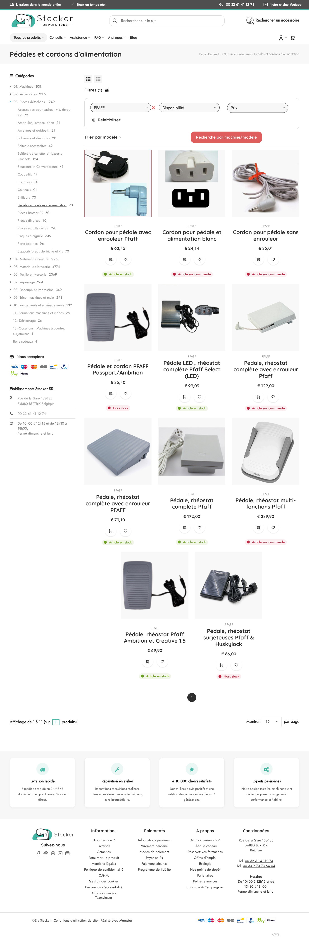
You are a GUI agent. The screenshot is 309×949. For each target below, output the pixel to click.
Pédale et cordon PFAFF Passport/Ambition (117, 369)
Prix (234, 108)
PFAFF (118, 226)
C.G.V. (104, 875)
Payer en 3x (154, 857)
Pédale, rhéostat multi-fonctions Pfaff (265, 503)
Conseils (56, 37)
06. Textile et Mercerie (30, 274)
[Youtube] (60, 853)
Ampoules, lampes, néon (36, 122)
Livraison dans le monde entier (38, 4)
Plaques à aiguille (30, 235)
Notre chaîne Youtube (286, 4)
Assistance (78, 37)
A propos (115, 37)
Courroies (25, 182)
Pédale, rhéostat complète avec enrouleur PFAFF (118, 503)
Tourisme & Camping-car (205, 887)
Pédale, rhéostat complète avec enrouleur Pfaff (265, 369)
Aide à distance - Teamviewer (103, 895)
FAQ (97, 37)
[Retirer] (153, 108)
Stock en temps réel (90, 4)
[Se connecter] (282, 37)
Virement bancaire (154, 845)
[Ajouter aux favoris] (125, 259)
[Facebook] (38, 853)
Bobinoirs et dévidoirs (34, 138)
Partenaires (205, 875)
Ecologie (205, 863)
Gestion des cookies (104, 881)
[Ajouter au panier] (110, 259)
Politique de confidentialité (103, 869)
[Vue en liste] (98, 79)
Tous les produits (27, 37)
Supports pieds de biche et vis (40, 251)
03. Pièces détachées (236, 54)
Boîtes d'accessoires (32, 145)
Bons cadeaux (23, 341)
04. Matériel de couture (31, 259)
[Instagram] (52, 853)
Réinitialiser (109, 120)
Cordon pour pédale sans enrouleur (266, 235)
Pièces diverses (29, 220)
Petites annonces (205, 881)
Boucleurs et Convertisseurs (37, 166)
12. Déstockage (24, 320)
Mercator (125, 920)
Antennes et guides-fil (33, 130)
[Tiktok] (45, 853)
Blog (133, 37)
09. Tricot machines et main (34, 297)
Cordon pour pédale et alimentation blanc (191, 235)
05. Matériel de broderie (32, 266)
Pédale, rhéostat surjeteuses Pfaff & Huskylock (228, 637)
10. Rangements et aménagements (39, 305)
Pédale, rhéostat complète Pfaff (192, 503)
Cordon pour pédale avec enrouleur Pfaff (118, 235)
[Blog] (67, 853)
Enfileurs (24, 197)
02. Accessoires (25, 94)
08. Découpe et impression (34, 289)
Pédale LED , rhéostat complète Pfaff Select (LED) (191, 369)
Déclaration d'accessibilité (103, 887)
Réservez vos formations (205, 851)
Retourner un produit (103, 857)
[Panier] (293, 38)
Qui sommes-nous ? (205, 840)
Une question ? (104, 840)
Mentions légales (104, 863)
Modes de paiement (154, 851)
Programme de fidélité (154, 869)
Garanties (104, 851)
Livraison (103, 845)
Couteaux (24, 189)
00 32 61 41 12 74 (239, 4)
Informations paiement (154, 840)
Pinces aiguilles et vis (33, 228)
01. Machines (23, 86)
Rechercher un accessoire (277, 20)
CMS (275, 934)
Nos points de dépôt (205, 869)
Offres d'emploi (205, 857)
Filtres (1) (93, 90)
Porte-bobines (28, 243)
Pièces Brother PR (30, 212)
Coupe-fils (25, 174)
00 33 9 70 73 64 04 (259, 865)
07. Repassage (24, 282)
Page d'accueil (209, 54)
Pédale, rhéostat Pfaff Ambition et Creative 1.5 (155, 637)
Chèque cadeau (205, 845)
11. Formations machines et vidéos (38, 312)
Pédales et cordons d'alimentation (42, 205)
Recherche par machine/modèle (226, 137)
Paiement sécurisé (154, 863)
